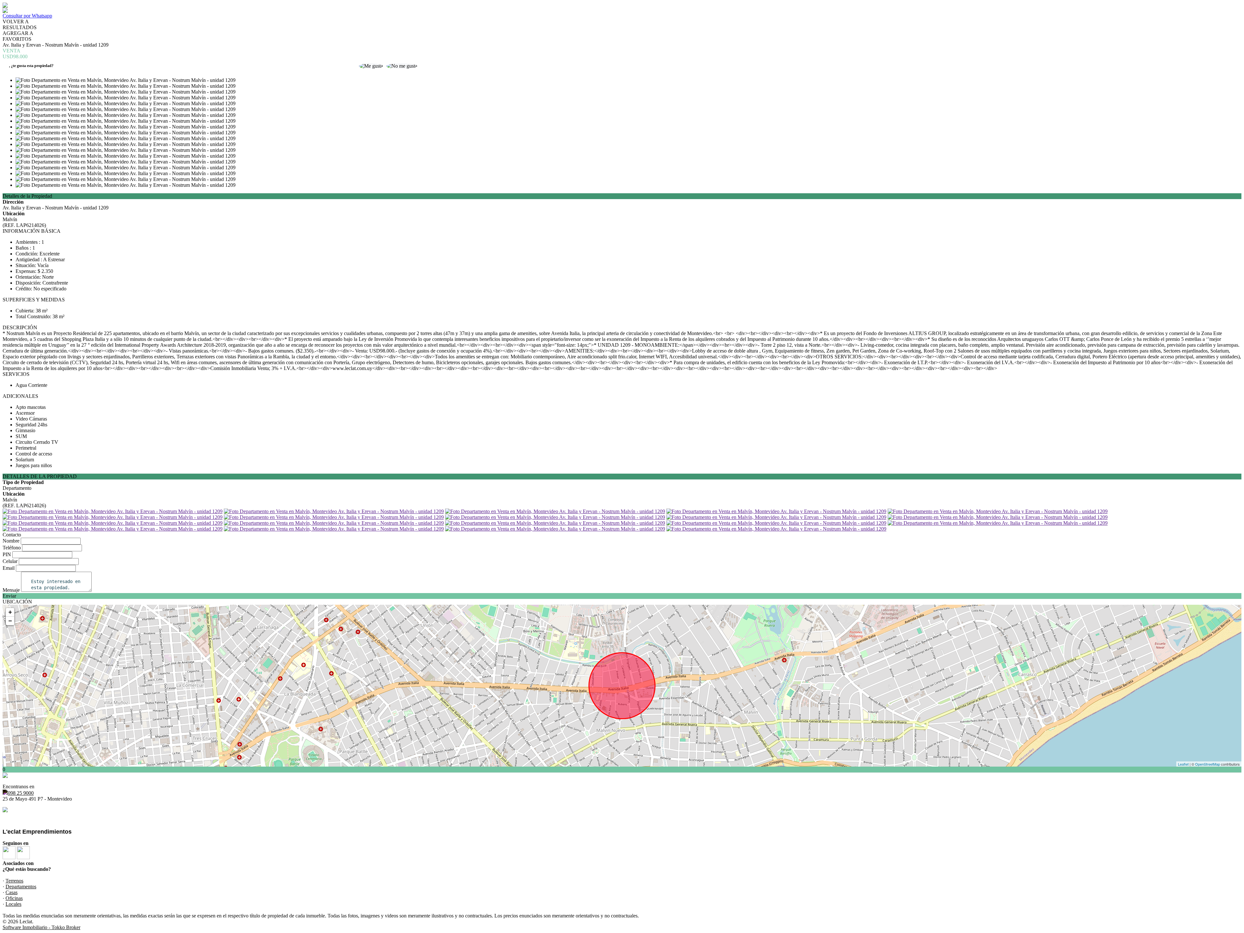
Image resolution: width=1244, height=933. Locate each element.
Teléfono (12, 547)
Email (9, 568)
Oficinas (14, 898)
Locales (13, 904)
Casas (11, 892)
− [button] (10, 620)
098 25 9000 (21, 793)
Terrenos (14, 880)
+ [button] (10, 612)
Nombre (11, 541)
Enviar (9, 596)
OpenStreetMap (1207, 764)
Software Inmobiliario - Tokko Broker (41, 927)
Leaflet (1183, 764)
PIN (7, 554)
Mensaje (11, 590)
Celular (10, 561)
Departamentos (21, 886)
